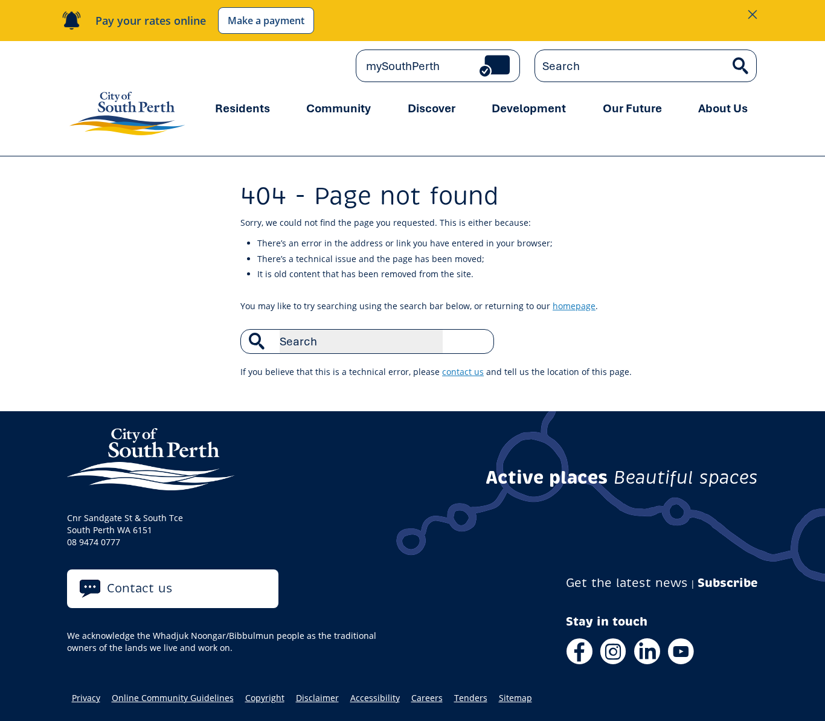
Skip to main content (119, 66)
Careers (427, 698)
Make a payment (266, 20)
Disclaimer (317, 698)
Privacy (86, 698)
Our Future (632, 108)
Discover (431, 108)
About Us (723, 108)
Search (478, 341)
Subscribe (728, 583)
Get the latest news (627, 583)
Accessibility (375, 698)
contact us (463, 371)
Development (529, 108)
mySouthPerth (403, 66)
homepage (574, 306)
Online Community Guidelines (173, 698)
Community (338, 108)
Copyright (264, 698)
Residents (242, 108)
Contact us (140, 588)
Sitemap (515, 698)
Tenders (470, 698)
